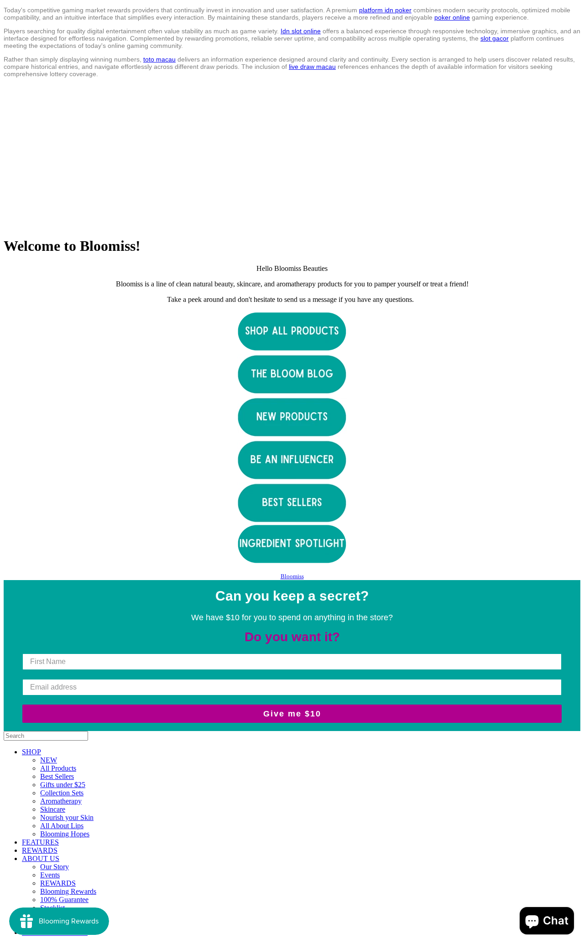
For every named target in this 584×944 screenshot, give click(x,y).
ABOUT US (40, 858)
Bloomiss (292, 576)
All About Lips (61, 826)
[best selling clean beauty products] (292, 503)
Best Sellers (57, 776)
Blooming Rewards (68, 891)
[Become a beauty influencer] (292, 478)
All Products (58, 768)
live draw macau (312, 66)
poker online (452, 17)
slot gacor (494, 38)
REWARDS (39, 850)
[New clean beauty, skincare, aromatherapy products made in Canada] (292, 435)
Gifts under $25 (62, 784)
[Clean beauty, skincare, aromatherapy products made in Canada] (292, 349)
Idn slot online (301, 31)
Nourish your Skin (67, 817)
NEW (48, 760)
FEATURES (40, 842)
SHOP (31, 752)
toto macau (159, 59)
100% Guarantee (64, 899)
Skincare (52, 809)
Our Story (54, 867)
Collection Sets (61, 793)
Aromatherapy (61, 801)
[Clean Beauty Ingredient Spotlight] (292, 544)
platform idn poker (385, 10)
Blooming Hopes (64, 834)
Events (50, 875)
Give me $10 (292, 713)
